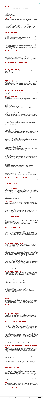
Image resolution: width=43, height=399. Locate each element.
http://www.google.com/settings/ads (10, 224)
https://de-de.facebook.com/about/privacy (11, 310)
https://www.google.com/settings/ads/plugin (12, 290)
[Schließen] (42, 397)
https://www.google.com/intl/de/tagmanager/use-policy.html (26, 302)
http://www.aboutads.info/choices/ (23, 57)
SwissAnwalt (8, 392)
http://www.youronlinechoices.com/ (10, 58)
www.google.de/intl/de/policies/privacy (16, 198)
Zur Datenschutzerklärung (29, 398)
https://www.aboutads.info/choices (11, 288)
